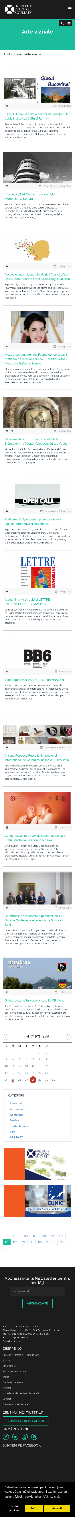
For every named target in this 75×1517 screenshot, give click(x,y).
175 (40, 1242)
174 (31, 1242)
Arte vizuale (17, 1109)
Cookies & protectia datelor (17, 1404)
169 (52, 1235)
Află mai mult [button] (51, 1496)
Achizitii (7, 1387)
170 (61, 1235)
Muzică (14, 1120)
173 (23, 1242)
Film (12, 1131)
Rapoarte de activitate (14, 1371)
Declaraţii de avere (13, 1382)
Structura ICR (10, 1366)
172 (15, 1242)
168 (44, 1235)
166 (26, 1235)
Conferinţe (16, 1114)
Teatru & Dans (19, 1126)
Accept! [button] (57, 1508)
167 (35, 1235)
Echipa (6, 1360)
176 (48, 1242)
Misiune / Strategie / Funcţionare (21, 1355)
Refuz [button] (34, 1508)
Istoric (6, 1376)
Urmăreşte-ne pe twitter (25, 1420)
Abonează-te (37, 1303)
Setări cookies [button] (14, 1508)
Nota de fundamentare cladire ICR (21, 1393)
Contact (7, 1398)
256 (62, 1242)
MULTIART (16, 1137)
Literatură (16, 1103)
